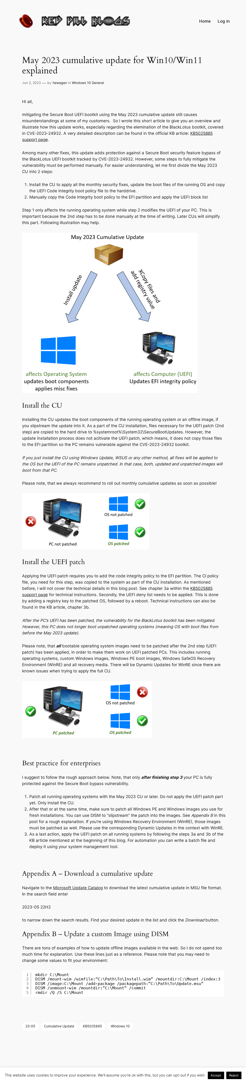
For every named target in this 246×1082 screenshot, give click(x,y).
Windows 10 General (88, 83)
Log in (224, 21)
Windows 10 (120, 1026)
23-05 (30, 1026)
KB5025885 (92, 1026)
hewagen (60, 83)
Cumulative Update (59, 1026)
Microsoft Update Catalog (78, 887)
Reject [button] (234, 1075)
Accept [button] (216, 1075)
